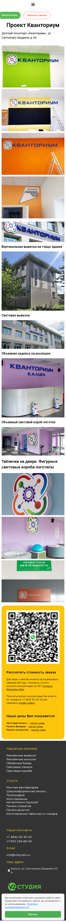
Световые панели (19, 767)
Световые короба (19, 771)
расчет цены (37, 723)
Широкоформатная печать (26, 791)
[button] (33, 4)
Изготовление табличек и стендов (31, 814)
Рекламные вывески (21, 755)
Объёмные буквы (19, 763)
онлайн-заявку (27, 703)
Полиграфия (15, 795)
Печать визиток (17, 810)
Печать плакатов (18, 806)
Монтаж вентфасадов (22, 787)
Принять (33, 914)
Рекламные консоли (21, 759)
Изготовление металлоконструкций (22, 801)
